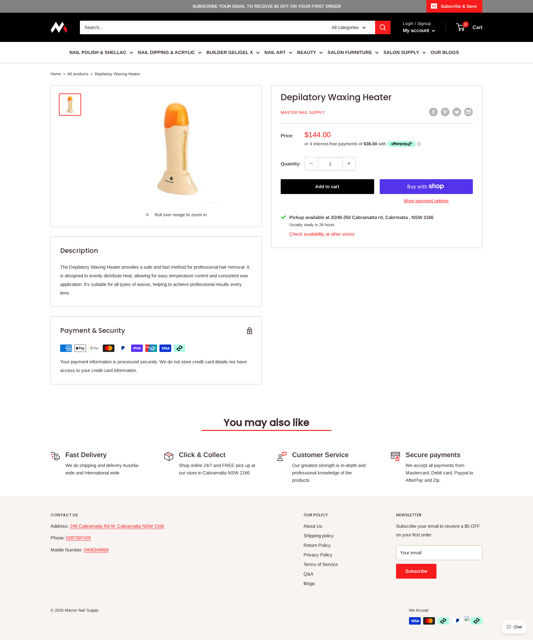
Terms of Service (321, 564)
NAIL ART (275, 52)
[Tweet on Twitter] (456, 111)
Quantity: (291, 163)
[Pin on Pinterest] (445, 111)
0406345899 (96, 549)
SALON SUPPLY (401, 52)
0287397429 (78, 537)
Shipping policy (319, 535)
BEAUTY (306, 52)
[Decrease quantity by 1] (311, 163)
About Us (313, 526)
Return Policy (317, 545)
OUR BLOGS (445, 52)
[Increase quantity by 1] (348, 163)
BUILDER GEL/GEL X (229, 52)
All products (78, 74)
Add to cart (327, 186)
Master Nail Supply (303, 112)
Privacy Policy (318, 554)
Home (56, 74)
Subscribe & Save (459, 6)
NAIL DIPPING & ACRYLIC (166, 52)
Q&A (308, 573)
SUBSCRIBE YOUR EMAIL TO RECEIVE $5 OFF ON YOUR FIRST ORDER (266, 6)
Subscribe (416, 571)
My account (416, 30)
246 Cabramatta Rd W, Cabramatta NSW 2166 (117, 526)
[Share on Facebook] (433, 111)
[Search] (382, 27)
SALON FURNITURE (350, 52)
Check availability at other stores (322, 234)
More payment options (426, 200)
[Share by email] (468, 111)
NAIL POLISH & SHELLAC (97, 52)
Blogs (309, 583)
